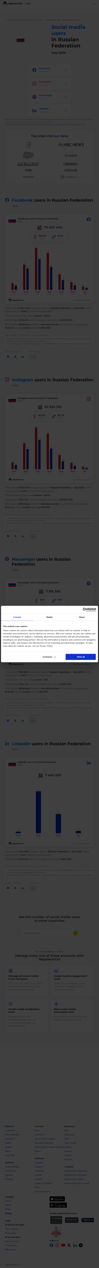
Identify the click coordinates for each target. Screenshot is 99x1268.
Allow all (81, 657)
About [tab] (82, 617)
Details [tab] (49, 617)
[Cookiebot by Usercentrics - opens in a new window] (84, 610)
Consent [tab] (17, 617)
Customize (47, 657)
